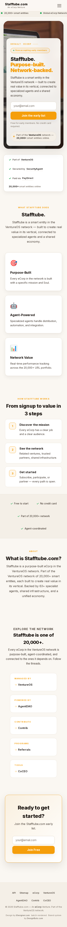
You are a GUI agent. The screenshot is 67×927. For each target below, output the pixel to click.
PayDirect (27, 178)
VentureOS (27, 159)
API (14, 893)
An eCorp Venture (16, 7)
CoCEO (23, 771)
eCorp (36, 893)
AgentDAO (25, 706)
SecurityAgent (34, 169)
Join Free (33, 850)
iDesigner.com (23, 915)
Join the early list (33, 115)
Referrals (24, 749)
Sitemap (24, 893)
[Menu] (59, 6)
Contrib (23, 728)
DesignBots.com (35, 918)
